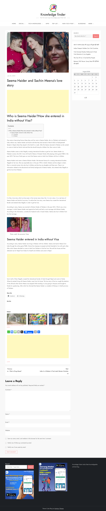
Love (8, 362)
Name (7, 414)
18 (78, 87)
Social (21, 23)
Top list (55, 23)
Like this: (16, 134)
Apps (47, 23)
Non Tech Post (68, 23)
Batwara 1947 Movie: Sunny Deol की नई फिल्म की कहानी (86, 62)
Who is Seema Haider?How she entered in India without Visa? (25, 131)
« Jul (85, 97)
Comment (8, 390)
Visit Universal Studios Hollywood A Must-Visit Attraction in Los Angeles (85, 53)
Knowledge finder (53, 14)
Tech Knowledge (34, 23)
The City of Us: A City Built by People (84, 58)
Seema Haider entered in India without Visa (22, 132)
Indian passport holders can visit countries (86, 48)
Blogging (82, 23)
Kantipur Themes (59, 509)
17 (74, 87)
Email (7, 422)
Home (14, 23)
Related (15, 136)
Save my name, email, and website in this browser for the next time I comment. (29, 438)
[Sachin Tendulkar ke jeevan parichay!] (37, 319)
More (90, 23)
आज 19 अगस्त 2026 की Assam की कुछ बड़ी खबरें (86, 45)
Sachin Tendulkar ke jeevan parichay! (37, 325)
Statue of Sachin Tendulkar (55, 325)
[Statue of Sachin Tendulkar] (58, 319)
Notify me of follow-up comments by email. (20, 443)
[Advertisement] (38, 101)
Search (76, 33)
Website (7, 430)
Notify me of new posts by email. (17, 447)
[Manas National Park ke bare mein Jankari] (16, 319)
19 (82, 87)
